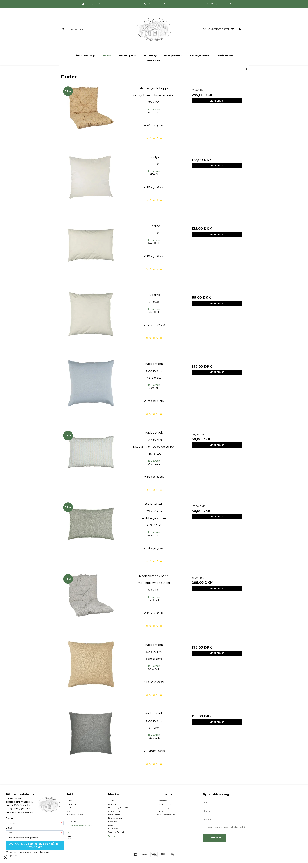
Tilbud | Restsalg (84, 55)
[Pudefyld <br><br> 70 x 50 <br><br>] (91, 252)
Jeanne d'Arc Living (117, 832)
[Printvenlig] (246, 69)
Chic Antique (114, 811)
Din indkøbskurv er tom (216, 29)
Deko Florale (114, 814)
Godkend (213, 837)
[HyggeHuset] (154, 29)
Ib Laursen (113, 828)
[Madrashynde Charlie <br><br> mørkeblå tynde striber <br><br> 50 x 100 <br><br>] (91, 602)
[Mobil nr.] (225, 819)
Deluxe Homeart (115, 818)
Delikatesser (226, 55)
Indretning (150, 55)
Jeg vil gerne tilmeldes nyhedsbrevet (227, 826)
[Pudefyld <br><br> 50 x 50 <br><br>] (91, 321)
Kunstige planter (200, 55)
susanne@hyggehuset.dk (80, 825)
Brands (106, 55)
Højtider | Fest (127, 55)
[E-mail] (225, 811)
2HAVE (111, 800)
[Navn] (225, 802)
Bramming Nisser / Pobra (120, 808)
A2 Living (112, 804)
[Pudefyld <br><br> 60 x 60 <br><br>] (91, 183)
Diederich (112, 821)
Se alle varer (154, 60)
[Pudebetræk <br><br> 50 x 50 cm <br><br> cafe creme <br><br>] (91, 671)
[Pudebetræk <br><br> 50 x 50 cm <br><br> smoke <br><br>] (91, 739)
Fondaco (112, 825)
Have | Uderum (173, 55)
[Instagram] (70, 838)
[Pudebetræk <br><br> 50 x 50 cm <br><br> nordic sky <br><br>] (91, 390)
